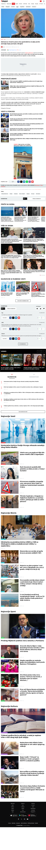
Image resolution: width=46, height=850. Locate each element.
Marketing (13, 823)
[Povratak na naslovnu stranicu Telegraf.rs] (4, 1)
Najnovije (8, 416)
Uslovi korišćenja (38, 189)
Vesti (2, 39)
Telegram (3, 186)
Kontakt (36, 823)
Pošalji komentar (37, 198)
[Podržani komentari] (40, 309)
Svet (4, 39)
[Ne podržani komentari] (44, 309)
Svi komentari (23, 343)
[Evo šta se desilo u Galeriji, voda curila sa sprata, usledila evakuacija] (11, 360)
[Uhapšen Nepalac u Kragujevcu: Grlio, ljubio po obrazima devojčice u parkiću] (34, 360)
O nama (9, 823)
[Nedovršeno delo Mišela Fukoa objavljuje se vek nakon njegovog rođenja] (10, 748)
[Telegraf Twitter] (21, 819)
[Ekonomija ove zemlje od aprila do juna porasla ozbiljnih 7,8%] (10, 556)
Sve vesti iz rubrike (23, 300)
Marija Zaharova (29, 52)
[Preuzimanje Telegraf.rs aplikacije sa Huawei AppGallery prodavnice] (32, 815)
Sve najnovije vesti (23, 411)
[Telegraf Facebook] (18, 819)
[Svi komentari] (37, 309)
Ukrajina (15, 193)
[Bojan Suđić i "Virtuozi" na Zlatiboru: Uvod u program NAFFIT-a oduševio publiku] (10, 762)
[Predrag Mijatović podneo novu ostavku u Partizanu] (23, 626)
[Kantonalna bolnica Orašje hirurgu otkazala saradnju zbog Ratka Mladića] (8, 286)
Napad (28, 193)
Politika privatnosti (31, 823)
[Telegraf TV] (27, 819)
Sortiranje (38, 306)
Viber (41, 185)
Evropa (32, 193)
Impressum (18, 823)
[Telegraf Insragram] (24, 819)
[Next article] (45, 425)
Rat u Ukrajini (22, 193)
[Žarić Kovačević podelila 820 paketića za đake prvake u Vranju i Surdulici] (10, 472)
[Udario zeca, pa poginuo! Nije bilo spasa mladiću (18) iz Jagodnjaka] (23, 286)
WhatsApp (37, 185)
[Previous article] (1, 425)
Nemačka (38, 193)
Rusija (11, 193)
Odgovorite (5, 317)
